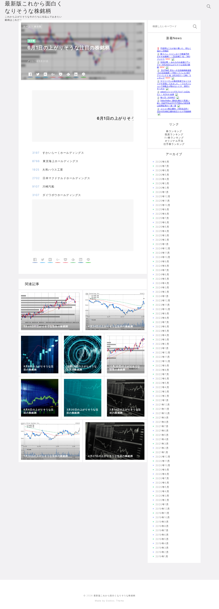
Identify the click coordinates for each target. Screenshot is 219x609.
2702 (36, 178)
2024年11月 (163, 252)
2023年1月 (162, 348)
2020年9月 (162, 469)
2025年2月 (162, 239)
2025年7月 (162, 218)
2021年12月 (163, 404)
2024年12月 (163, 248)
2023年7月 (162, 322)
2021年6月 (162, 430)
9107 (36, 186)
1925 (35, 169)
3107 (36, 195)
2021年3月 (162, 443)
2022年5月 (162, 382)
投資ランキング (174, 134)
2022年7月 (162, 374)
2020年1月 (162, 504)
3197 (36, 152)
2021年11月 (162, 408)
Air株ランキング (174, 137)
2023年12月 (163, 300)
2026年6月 (162, 170)
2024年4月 (162, 283)
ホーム (27, 26)
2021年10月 (163, 413)
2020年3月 (162, 495)
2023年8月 (162, 317)
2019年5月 (162, 539)
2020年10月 (163, 465)
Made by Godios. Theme (109, 600)
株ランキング (174, 131)
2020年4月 (162, 491)
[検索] (194, 27)
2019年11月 (162, 513)
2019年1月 (162, 556)
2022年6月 (162, 378)
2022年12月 (163, 352)
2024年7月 (162, 270)
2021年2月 (162, 447)
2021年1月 (162, 452)
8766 (36, 161)
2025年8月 (162, 213)
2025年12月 (163, 196)
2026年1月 (162, 192)
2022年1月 (162, 400)
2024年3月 (162, 287)
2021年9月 (162, 417)
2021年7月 (162, 426)
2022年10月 (163, 361)
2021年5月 (162, 434)
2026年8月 (162, 161)
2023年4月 (162, 335)
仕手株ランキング (174, 144)
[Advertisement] (63, 117)
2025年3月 (162, 235)
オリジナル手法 (174, 140)
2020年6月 (162, 482)
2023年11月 (163, 304)
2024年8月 (162, 265)
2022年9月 (162, 365)
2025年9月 (162, 209)
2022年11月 (163, 356)
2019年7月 (162, 530)
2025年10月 (163, 205)
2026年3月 (162, 183)
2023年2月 (162, 343)
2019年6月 (162, 534)
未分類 (38, 26)
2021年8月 (162, 421)
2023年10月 (163, 309)
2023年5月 (162, 330)
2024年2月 (162, 291)
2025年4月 (162, 231)
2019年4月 (162, 543)
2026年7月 (162, 166)
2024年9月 (162, 261)
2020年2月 (162, 500)
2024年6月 (162, 274)
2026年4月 (162, 179)
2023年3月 (162, 339)
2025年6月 (162, 222)
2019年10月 (163, 517)
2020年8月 (162, 474)
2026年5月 (162, 174)
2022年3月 (162, 391)
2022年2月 (162, 395)
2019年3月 (162, 547)
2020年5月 (162, 487)
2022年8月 (162, 369)
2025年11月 (163, 200)
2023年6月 (162, 326)
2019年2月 (162, 552)
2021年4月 (162, 439)
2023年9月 (162, 313)
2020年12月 (163, 456)
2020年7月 (162, 478)
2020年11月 (163, 460)
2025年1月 (162, 244)
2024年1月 (162, 296)
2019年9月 (162, 521)
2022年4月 (162, 387)
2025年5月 (162, 226)
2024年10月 (163, 257)
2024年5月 (162, 278)
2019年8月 (162, 526)
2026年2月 (162, 187)
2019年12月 (163, 508)
